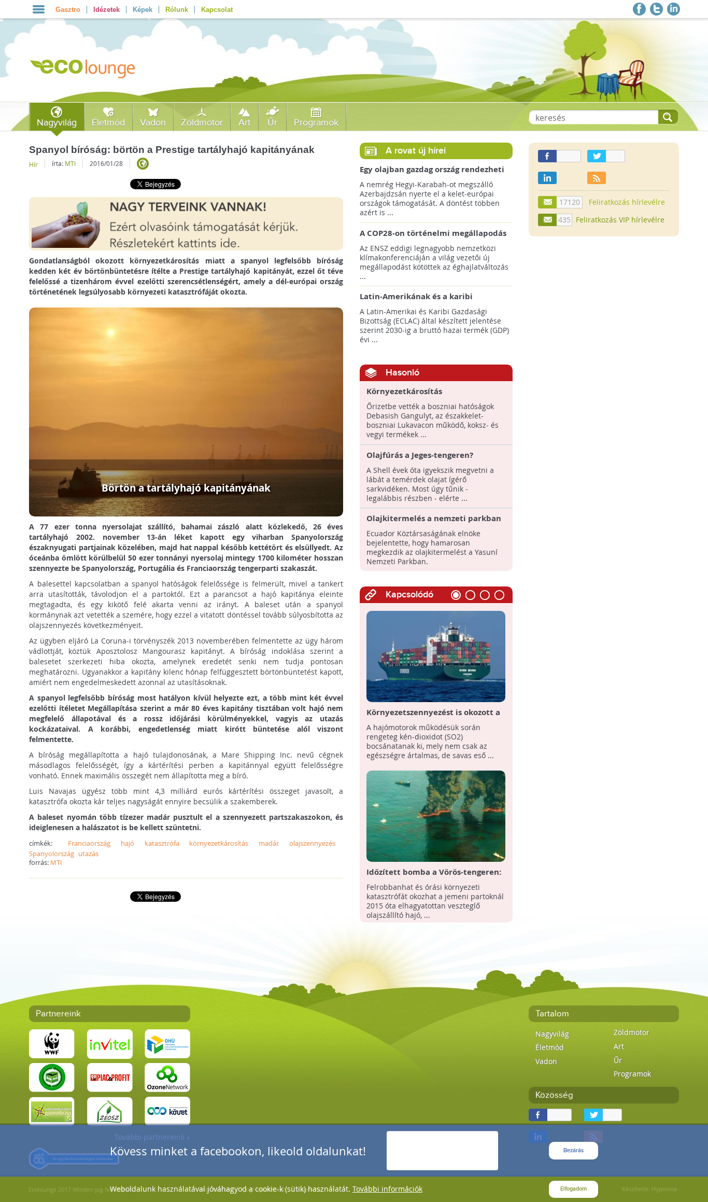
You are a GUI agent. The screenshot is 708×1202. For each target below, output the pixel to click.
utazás (88, 853)
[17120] (548, 202)
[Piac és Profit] (110, 1077)
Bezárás (573, 1150)
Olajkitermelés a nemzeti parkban (433, 518)
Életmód (108, 122)
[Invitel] (110, 1043)
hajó (127, 843)
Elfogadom (573, 1188)
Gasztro (67, 9)
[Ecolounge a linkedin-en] (673, 9)
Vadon (153, 122)
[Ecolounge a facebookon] (639, 9)
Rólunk (176, 9)
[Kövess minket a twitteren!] (656, 9)
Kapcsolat (217, 9)
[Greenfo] (52, 1110)
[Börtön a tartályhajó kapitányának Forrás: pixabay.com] (186, 411)
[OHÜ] (167, 1043)
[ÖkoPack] (52, 1077)
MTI (70, 163)
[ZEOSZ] (110, 1110)
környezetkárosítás (218, 843)
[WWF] (52, 1043)
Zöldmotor (202, 122)
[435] (548, 220)
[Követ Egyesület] (167, 1110)
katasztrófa (162, 843)
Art (244, 122)
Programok (316, 122)
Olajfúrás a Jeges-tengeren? (419, 455)
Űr (272, 122)
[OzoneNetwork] (167, 1077)
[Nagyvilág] (143, 164)
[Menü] (38, 9)
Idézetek (106, 9)
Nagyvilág (57, 122)
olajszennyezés (312, 843)
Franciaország (89, 843)
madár (269, 843)
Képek (142, 9)
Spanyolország (51, 853)
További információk (387, 1189)
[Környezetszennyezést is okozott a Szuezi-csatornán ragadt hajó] (436, 656)
